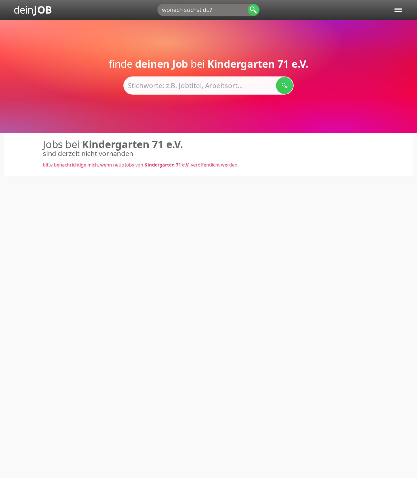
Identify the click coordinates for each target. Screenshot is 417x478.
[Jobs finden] (284, 85)
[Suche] (253, 10)
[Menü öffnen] (398, 9)
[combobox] (208, 10)
